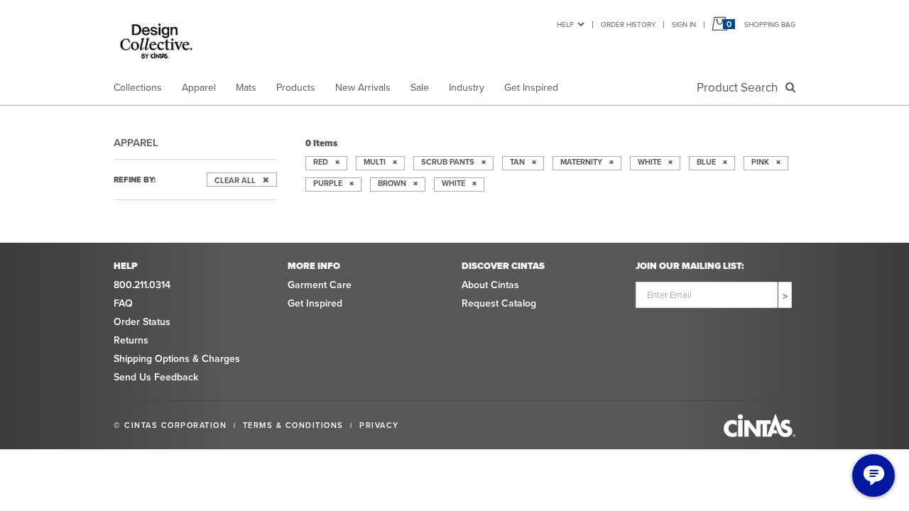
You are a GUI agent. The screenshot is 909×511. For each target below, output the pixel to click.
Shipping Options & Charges (177, 358)
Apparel (199, 87)
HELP (565, 24)
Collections (138, 87)
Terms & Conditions (293, 425)
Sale (419, 87)
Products (295, 87)
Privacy (379, 425)
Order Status (142, 321)
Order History (628, 24)
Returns (131, 340)
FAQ (123, 303)
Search (740, 88)
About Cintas (490, 285)
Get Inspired (531, 87)
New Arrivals (363, 87)
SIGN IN (684, 24)
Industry (466, 87)
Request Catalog (499, 303)
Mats (246, 87)
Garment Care (320, 285)
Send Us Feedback (156, 377)
